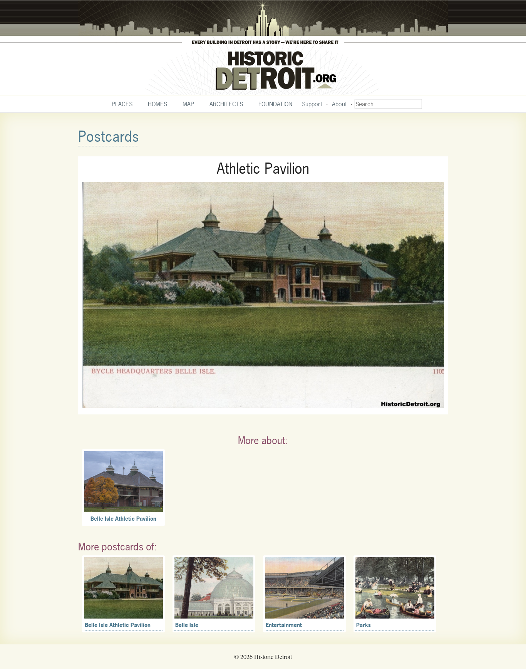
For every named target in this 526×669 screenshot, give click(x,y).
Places (122, 104)
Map (188, 104)
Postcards (108, 136)
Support (312, 104)
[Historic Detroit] (263, 48)
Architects (226, 104)
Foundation (275, 104)
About (339, 104)
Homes (157, 104)
